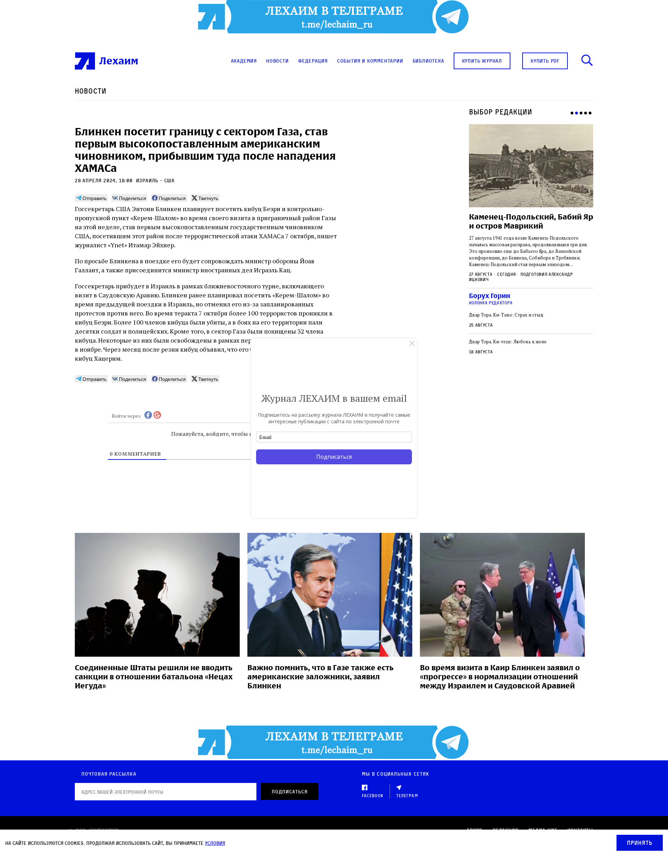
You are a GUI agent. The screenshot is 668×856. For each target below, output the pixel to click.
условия (215, 843)
